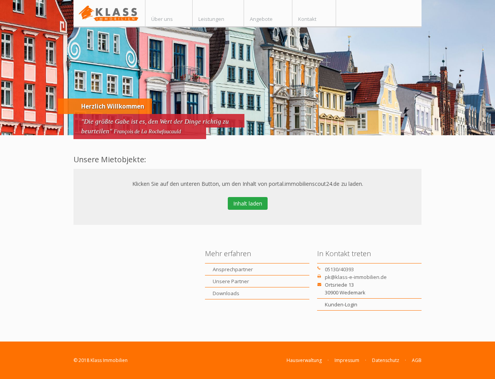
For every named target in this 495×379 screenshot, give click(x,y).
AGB (417, 360)
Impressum (347, 360)
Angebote (261, 18)
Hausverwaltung (304, 360)
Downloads (226, 293)
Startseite (109, 13)
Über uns (162, 18)
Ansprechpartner (233, 269)
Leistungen (211, 18)
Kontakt (307, 18)
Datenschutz (385, 360)
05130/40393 (339, 269)
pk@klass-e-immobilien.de (356, 277)
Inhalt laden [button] (247, 203)
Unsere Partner (231, 281)
